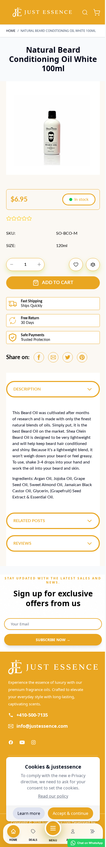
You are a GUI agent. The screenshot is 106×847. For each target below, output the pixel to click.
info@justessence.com (42, 727)
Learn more (28, 813)
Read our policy (53, 796)
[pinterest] (82, 357)
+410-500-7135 (32, 716)
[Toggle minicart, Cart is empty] (97, 12)
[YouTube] (22, 743)
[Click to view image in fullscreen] (53, 128)
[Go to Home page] (42, 12)
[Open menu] (53, 828)
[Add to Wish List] (76, 264)
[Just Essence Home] (51, 669)
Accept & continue (70, 813)
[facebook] (39, 357)
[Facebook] (10, 743)
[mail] (53, 357)
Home (10, 31)
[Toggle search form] (85, 12)
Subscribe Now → (51, 641)
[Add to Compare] (93, 264)
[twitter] (68, 357)
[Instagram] (33, 743)
